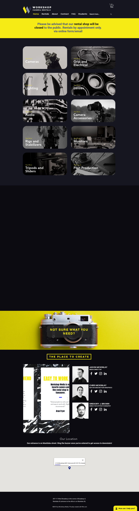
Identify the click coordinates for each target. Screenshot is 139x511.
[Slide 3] (46, 430)
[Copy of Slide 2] (48, 430)
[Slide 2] (44, 430)
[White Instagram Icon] (101, 374)
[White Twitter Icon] (96, 374)
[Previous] (25, 398)
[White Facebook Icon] (91, 374)
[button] (45, 14)
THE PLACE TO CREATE (69, 356)
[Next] (67, 398)
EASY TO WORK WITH (46, 378)
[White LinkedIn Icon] (105, 374)
